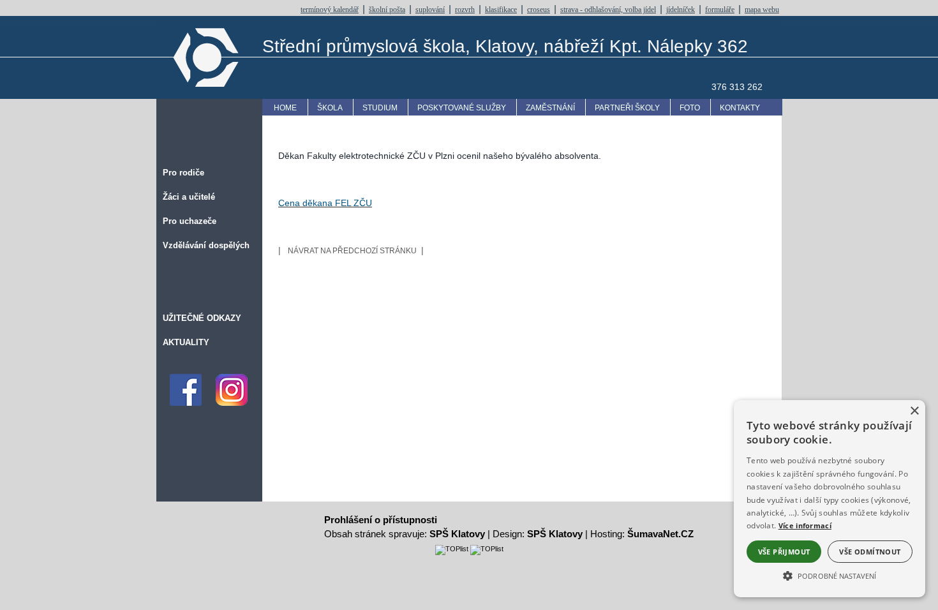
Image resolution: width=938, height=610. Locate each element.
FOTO (690, 107)
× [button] (914, 411)
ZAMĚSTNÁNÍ (550, 107)
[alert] (829, 498)
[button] (829, 575)
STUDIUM (380, 107)
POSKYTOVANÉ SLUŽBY (461, 107)
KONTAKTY (740, 107)
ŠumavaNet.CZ (660, 533)
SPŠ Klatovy (457, 533)
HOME (285, 107)
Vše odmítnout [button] (869, 551)
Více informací (804, 525)
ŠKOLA (330, 107)
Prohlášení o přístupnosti (380, 519)
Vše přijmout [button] (784, 551)
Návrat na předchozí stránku (352, 251)
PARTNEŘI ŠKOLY (627, 107)
